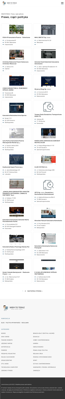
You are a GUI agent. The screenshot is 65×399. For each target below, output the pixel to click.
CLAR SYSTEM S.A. (41, 167)
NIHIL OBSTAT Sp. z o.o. (43, 37)
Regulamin (25, 322)
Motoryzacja (5, 347)
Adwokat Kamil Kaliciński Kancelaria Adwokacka (47, 63)
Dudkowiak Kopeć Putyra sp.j (13, 167)
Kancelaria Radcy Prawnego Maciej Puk (16, 247)
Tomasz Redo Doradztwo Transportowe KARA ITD (48, 115)
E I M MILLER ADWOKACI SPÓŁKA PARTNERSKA (46, 273)
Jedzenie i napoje (6, 343)
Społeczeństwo (6, 360)
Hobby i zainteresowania (41, 340)
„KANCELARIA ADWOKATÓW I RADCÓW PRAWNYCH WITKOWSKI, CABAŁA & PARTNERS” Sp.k (16, 193)
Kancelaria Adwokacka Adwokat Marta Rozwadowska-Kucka (16, 220)
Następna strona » (35, 291)
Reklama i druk (38, 353)
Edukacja (36, 336)
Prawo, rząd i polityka (40, 350)
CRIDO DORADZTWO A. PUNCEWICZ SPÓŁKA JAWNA (15, 89)
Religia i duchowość (8, 357)
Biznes (3, 333)
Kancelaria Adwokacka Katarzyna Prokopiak (46, 247)
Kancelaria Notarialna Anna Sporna (14, 115)
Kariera (35, 343)
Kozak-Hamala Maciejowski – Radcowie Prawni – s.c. (16, 273)
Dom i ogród (5, 336)
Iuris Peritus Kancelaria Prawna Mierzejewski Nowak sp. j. (13, 141)
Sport (35, 360)
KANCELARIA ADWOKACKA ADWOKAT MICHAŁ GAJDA (47, 141)
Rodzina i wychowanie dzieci (42, 357)
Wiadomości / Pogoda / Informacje (44, 367)
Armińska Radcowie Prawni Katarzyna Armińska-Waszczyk (15, 63)
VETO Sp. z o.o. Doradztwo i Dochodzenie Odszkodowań (44, 193)
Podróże (4, 350)
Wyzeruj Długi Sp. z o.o (43, 89)
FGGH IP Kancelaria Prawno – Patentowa (16, 37)
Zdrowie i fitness (7, 370)
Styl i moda (5, 363)
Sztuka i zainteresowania (41, 363)
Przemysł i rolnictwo (8, 353)
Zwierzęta (36, 370)
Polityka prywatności (13, 322)
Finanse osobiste (7, 340)
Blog (2, 322)
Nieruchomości (38, 347)
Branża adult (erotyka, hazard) (43, 333)
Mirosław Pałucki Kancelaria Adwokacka (48, 220)
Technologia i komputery (9, 367)
